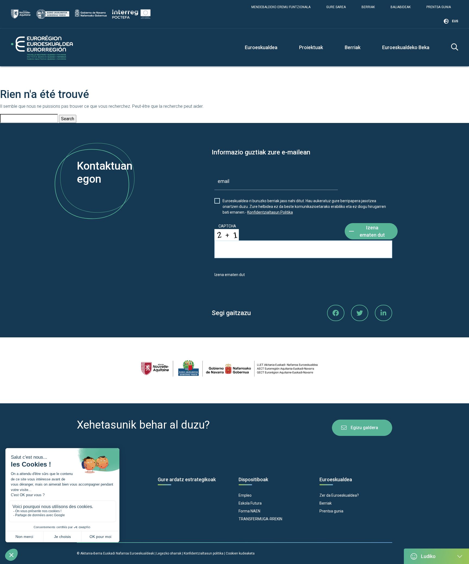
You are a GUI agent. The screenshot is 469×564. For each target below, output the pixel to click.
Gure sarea (336, 7)
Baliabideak (401, 7)
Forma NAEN (249, 511)
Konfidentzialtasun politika (203, 553)
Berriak (368, 7)
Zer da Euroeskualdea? (339, 495)
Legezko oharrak (168, 553)
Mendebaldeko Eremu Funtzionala (280, 7)
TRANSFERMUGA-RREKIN (260, 519)
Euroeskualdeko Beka (405, 47)
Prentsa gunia (438, 7)
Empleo (245, 495)
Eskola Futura (250, 503)
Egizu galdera (364, 427)
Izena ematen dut (372, 231)
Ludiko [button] (428, 556)
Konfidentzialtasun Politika (270, 212)
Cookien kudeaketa (240, 553)
